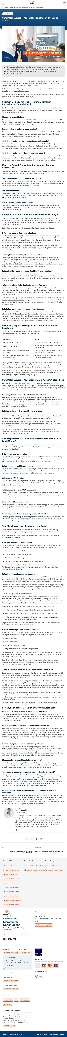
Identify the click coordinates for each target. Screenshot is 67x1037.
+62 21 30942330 (11, 952)
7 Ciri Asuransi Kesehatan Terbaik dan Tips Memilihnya (49, 851)
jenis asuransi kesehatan (26, 266)
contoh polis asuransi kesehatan (13, 300)
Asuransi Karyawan (53, 865)
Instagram (26, 1000)
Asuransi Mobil (7, 861)
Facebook (9, 1000)
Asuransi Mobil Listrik (12, 874)
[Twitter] (41, 839)
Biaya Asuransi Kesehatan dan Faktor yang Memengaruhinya (21, 852)
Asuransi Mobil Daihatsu (13, 887)
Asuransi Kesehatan (8, 13)
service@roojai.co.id (12, 980)
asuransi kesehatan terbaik (11, 537)
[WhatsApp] (31, 839)
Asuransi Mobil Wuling (12, 904)
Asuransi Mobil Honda (12, 883)
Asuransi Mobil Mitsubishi (13, 900)
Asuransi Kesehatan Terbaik (35, 865)
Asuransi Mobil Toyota (12, 878)
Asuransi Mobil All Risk (12, 870)
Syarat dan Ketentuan (41, 1034)
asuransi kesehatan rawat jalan (20, 429)
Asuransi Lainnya (50, 861)
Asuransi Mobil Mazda (12, 896)
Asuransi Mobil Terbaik (12, 865)
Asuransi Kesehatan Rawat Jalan (35, 870)
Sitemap (62, 1034)
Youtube (8, 1004)
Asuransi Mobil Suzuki (12, 891)
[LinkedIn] (39, 830)
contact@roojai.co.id (12, 988)
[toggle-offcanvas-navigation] (3, 3)
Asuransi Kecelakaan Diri (55, 870)
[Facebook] (36, 839)
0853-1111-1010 (10, 1025)
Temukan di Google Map (45, 925)
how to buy (49, 320)
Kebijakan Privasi (53, 1034)
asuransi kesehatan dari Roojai (47, 703)
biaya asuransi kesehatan (48, 246)
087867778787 (26, 952)
